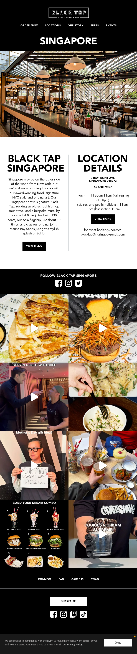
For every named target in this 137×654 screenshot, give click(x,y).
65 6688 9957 (103, 187)
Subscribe (68, 601)
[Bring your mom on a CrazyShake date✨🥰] (34, 465)
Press (95, 25)
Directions (103, 219)
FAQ (61, 579)
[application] (68, 644)
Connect (45, 579)
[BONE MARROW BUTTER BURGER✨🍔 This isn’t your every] (102, 328)
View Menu (34, 246)
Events (111, 25)
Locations (53, 25)
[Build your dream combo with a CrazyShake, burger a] (34, 534)
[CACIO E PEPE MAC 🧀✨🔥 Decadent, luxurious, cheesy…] (102, 397)
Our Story (75, 25)
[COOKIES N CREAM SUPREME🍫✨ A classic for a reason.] (102, 534)
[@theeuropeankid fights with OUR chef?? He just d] (34, 397)
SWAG (95, 579)
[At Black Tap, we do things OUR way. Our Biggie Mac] (34, 328)
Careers (77, 579)
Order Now (29, 25)
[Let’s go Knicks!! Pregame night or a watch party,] (102, 465)
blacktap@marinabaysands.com (103, 234)
